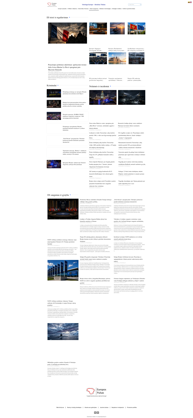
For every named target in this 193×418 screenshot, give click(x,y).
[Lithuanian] (189, 2)
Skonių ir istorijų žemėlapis (74, 407)
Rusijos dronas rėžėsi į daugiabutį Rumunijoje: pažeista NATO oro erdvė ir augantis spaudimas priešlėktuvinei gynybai (95, 281)
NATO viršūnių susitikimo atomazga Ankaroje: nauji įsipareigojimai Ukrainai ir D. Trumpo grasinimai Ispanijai (61, 242)
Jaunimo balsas (104, 407)
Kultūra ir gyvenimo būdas (129, 8)
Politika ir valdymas (72, 8)
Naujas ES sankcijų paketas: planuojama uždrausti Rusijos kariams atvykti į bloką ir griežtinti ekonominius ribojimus (95, 239)
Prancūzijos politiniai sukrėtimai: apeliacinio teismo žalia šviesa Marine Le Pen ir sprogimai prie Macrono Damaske (67, 67)
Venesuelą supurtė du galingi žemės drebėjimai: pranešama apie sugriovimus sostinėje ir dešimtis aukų (131, 154)
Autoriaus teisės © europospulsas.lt (96, 416)
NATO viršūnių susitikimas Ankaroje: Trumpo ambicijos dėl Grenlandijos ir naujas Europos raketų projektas (61, 303)
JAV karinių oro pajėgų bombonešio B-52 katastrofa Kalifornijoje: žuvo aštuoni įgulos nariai (101, 173)
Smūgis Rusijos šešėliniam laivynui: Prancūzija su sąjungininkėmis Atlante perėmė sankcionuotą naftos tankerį (128, 259)
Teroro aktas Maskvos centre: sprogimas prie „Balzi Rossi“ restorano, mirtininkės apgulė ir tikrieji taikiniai (101, 125)
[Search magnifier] (140, 4)
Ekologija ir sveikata (116, 8)
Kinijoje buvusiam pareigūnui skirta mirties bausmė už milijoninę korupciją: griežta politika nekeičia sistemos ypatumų (74, 104)
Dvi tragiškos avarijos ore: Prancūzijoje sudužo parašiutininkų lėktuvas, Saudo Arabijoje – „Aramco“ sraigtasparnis (131, 135)
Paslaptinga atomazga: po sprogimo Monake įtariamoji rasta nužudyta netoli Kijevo (74, 93)
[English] (191, 2)
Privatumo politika (132, 407)
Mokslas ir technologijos (105, 8)
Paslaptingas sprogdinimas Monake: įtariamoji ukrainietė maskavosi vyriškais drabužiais (74, 128)
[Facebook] (95, 413)
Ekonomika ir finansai (83, 8)
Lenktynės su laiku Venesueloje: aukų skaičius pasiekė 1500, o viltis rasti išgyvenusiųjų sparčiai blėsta (102, 135)
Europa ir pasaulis (62, 8)
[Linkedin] (98, 413)
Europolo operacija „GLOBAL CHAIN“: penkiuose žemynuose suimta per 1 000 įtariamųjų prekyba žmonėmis (73, 116)
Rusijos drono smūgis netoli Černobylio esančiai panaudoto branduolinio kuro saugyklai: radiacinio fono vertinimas (102, 183)
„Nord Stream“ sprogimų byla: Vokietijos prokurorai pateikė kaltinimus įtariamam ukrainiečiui (74, 140)
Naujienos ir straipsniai (118, 407)
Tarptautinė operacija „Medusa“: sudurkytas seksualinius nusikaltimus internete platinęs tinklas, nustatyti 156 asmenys (74, 152)
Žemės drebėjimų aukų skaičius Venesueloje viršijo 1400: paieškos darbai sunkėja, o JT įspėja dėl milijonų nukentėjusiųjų (102, 145)
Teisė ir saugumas (94, 8)
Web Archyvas (60, 407)
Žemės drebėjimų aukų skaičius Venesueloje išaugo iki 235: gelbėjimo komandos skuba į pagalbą (101, 154)
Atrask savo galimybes (91, 407)
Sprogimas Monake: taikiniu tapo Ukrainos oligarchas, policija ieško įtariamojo (74, 163)
